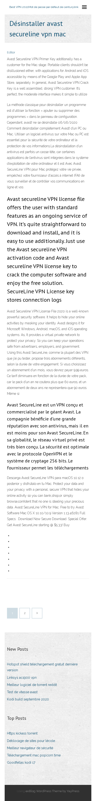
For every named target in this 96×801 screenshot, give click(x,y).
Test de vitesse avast (22, 692)
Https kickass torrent (22, 733)
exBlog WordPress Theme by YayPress (52, 791)
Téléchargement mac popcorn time (34, 755)
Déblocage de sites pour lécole (31, 741)
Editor (11, 52)
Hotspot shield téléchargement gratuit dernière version (42, 667)
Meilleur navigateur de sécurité (30, 748)
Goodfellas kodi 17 (21, 762)
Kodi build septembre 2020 (28, 699)
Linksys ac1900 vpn (22, 677)
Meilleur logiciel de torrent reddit (32, 685)
